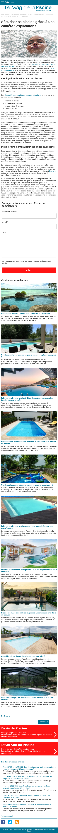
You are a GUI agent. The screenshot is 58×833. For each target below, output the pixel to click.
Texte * (4, 233)
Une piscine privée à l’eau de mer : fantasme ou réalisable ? (26, 314)
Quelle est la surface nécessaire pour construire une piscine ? (27, 485)
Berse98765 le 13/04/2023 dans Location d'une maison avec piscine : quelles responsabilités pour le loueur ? (29, 768)
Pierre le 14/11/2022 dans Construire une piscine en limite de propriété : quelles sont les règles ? (26, 787)
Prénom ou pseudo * (10, 211)
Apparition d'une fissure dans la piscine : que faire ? (23, 656)
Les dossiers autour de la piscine (21, 14)
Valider (29, 270)
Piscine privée (38, 14)
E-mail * (5, 222)
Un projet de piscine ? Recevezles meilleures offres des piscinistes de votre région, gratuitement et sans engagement (26, 735)
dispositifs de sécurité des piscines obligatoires (23, 95)
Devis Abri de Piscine (17, 745)
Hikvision (52, 171)
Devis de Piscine (14, 728)
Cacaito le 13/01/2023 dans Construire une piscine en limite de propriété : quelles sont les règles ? (27, 777)
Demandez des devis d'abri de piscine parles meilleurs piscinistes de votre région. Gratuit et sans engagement (23, 751)
